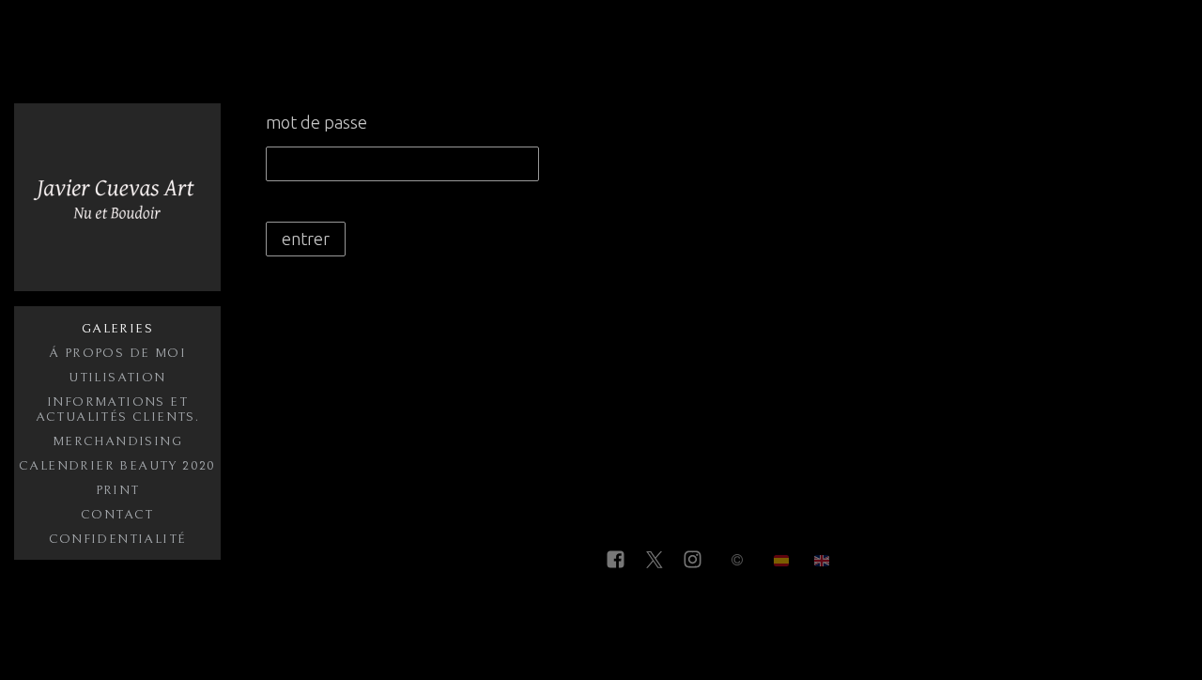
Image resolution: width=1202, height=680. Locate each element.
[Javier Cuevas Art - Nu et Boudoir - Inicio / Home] (117, 197)
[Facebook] (615, 561)
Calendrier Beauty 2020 (117, 465)
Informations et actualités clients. (118, 409)
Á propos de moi (117, 353)
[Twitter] (654, 561)
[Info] (737, 560)
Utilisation (117, 377)
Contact (117, 514)
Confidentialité (118, 539)
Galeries (117, 328)
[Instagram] (692, 561)
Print (118, 490)
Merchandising (117, 441)
